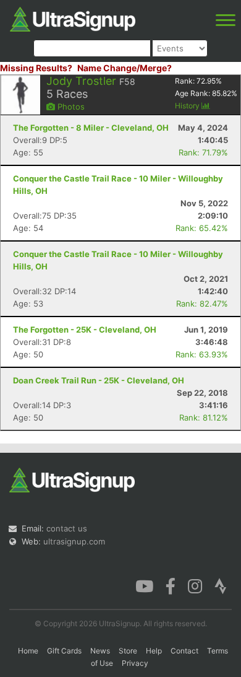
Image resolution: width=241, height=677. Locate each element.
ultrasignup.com (74, 541)
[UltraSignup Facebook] (170, 585)
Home (28, 650)
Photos (70, 106)
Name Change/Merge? (124, 68)
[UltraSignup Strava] (220, 585)
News (100, 650)
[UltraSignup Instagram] (195, 585)
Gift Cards (64, 650)
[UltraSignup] (72, 18)
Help (154, 650)
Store (128, 650)
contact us (66, 528)
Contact (184, 650)
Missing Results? (36, 68)
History (188, 105)
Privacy (135, 663)
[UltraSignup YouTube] (144, 585)
